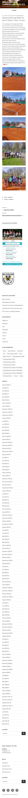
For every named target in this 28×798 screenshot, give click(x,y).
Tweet (4, 338)
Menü (14, 10)
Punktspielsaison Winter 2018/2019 (12, 370)
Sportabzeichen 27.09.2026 (9, 223)
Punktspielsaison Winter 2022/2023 (12, 373)
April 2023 (5, 503)
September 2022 (6, 524)
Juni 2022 (4, 533)
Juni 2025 (4, 424)
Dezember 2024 (6, 442)
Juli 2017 (4, 712)
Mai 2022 (4, 536)
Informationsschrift (12, 353)
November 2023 (6, 481)
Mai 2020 (4, 609)
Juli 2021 (4, 566)
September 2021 (6, 560)
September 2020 (6, 597)
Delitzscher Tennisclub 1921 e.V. (13, 3)
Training (4, 332)
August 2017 (5, 709)
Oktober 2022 (6, 521)
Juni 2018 (4, 678)
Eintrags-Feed (6, 766)
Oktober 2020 (6, 593)
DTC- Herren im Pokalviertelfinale (11, 311)
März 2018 (5, 687)
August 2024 (5, 454)
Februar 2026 (5, 403)
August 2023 (5, 491)
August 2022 (5, 527)
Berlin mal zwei (6, 299)
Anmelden (5, 763)
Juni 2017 (4, 715)
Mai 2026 (4, 394)
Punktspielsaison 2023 (9, 365)
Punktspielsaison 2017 (9, 359)
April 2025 (5, 430)
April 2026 (5, 397)
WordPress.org (6, 772)
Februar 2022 (5, 545)
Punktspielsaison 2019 (9, 362)
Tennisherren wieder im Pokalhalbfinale (12, 305)
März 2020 (5, 615)
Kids (5, 197)
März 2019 (5, 651)
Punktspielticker (7, 376)
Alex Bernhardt (19, 15)
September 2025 (6, 415)
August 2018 (5, 672)
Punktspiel (5, 329)
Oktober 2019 (5, 630)
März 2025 (5, 433)
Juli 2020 (4, 603)
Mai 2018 (4, 681)
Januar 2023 (5, 512)
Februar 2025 (5, 436)
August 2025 (5, 418)
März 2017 (5, 724)
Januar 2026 (5, 406)
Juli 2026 (4, 388)
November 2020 (6, 590)
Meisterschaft (7, 356)
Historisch (20, 351)
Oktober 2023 (6, 484)
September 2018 (6, 669)
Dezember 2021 (6, 551)
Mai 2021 (4, 572)
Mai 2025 (4, 427)
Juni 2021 (4, 569)
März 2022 (5, 542)
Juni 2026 (4, 391)
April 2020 (5, 612)
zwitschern (5, 341)
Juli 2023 (4, 494)
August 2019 (5, 636)
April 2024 (5, 466)
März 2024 (5, 469)
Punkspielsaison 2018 (18, 356)
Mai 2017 (4, 718)
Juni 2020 (4, 606)
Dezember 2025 (6, 409)
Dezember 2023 (6, 478)
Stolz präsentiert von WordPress (10, 794)
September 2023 (6, 488)
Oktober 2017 (5, 702)
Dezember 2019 (6, 624)
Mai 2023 (4, 500)
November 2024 (6, 445)
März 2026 (5, 400)
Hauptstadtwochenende (8, 302)
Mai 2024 (4, 463)
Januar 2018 (5, 693)
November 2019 (6, 627)
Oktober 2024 (6, 448)
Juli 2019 (4, 639)
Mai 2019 (4, 645)
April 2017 (5, 721)
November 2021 (6, 554)
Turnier (10, 197)
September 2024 (6, 451)
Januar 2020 (5, 621)
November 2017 (6, 699)
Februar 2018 (5, 690)
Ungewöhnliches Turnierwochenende (12, 308)
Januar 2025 (5, 439)
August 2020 (5, 600)
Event (6, 199)
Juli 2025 (4, 421)
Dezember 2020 (6, 587)
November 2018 (6, 663)
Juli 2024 (4, 457)
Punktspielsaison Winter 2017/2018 (12, 367)
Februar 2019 (5, 654)
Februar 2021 (5, 581)
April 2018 (5, 684)
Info (4, 353)
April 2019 (5, 648)
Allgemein (5, 320)
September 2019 (6, 633)
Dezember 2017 (6, 696)
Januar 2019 (5, 657)
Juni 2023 (4, 497)
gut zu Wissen (11, 351)
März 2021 (5, 578)
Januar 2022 (5, 548)
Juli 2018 (4, 675)
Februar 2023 (5, 509)
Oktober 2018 (5, 666)
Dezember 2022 (6, 515)
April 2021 (5, 575)
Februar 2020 (5, 618)
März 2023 (5, 506)
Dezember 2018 (6, 660)
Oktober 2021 (5, 557)
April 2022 (5, 539)
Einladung (4, 323)
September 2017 (6, 705)
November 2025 (6, 412)
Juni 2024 (4, 460)
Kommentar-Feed (7, 769)
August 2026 (5, 385)
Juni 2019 (4, 642)
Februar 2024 (5, 472)
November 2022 (6, 518)
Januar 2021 (5, 584)
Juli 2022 (4, 530)
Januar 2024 (5, 475)
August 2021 (5, 563)
